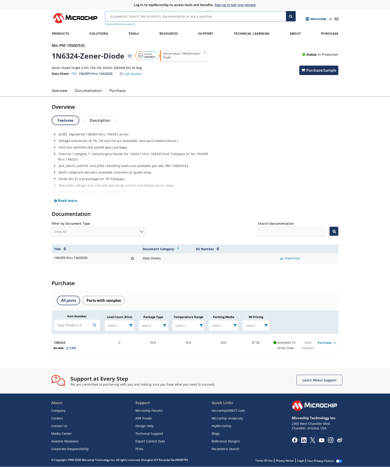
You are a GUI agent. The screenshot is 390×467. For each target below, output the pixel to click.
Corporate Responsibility (69, 449)
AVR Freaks (143, 418)
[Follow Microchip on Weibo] (339, 441)
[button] (133, 71)
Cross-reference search (120, 24)
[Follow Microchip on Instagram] (330, 441)
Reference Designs (226, 441)
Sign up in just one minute (235, 5)
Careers (57, 418)
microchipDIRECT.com (228, 410)
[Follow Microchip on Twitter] (312, 441)
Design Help (144, 426)
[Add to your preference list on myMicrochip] (129, 55)
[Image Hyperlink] (75, 23)
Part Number (77, 316)
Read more (67, 200)
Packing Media (223, 317)
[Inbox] (336, 18)
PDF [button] (74, 73)
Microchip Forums (149, 410)
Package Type (153, 317)
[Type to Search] (334, 231)
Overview (59, 90)
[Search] (291, 16)
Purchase (117, 90)
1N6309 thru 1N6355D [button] (96, 73)
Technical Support (149, 433)
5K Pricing (256, 317)
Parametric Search (225, 449)
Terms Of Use (264, 460)
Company (58, 410)
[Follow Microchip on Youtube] (321, 441)
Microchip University (227, 418)
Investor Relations (64, 441)
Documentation (88, 90)
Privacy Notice (285, 460)
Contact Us (59, 426)
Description (100, 120)
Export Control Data (150, 441)
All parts (68, 300)
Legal (300, 460)
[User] (318, 19)
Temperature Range (188, 317)
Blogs (216, 433)
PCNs (139, 449)
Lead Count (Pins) (119, 317)
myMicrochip (221, 426)
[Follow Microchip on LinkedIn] (303, 441)
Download (292, 258)
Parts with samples (103, 300)
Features (65, 120)
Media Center (61, 433)
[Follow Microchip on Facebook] (294, 441)
